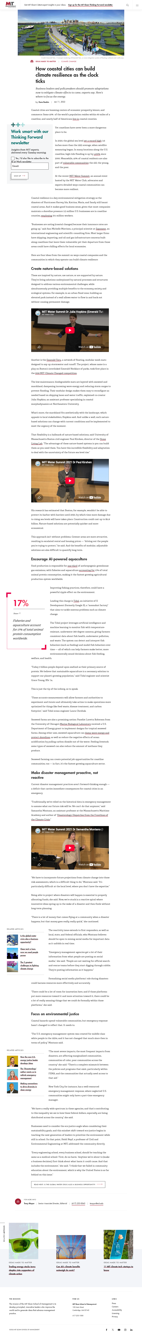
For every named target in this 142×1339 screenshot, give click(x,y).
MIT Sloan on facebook (107, 1330)
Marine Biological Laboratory (75, 724)
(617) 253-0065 (78, 1203)
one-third (72, 565)
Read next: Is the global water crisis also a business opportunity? (64, 1184)
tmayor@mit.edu (96, 1203)
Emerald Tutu (54, 360)
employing (46, 215)
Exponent (101, 228)
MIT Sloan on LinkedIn (131, 1330)
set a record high (92, 140)
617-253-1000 (78, 1315)
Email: (15, 166)
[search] (127, 5)
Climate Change (68, 61)
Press (114, 1303)
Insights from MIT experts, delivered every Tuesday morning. (28, 151)
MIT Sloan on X (113, 1330)
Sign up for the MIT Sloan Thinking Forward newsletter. (90, 5)
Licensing (115, 1313)
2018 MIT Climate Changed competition (56, 373)
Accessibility (117, 1310)
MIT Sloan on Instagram (125, 1330)
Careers (115, 1306)
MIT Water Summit (79, 176)
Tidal (76, 601)
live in (76, 119)
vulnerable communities (75, 163)
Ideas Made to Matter (46, 61)
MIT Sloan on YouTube (118, 1331)
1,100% (97, 154)
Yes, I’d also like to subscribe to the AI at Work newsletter (30, 160)
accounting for (87, 570)
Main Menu (137, 5)
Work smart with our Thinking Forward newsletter (29, 137)
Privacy (115, 1316)
